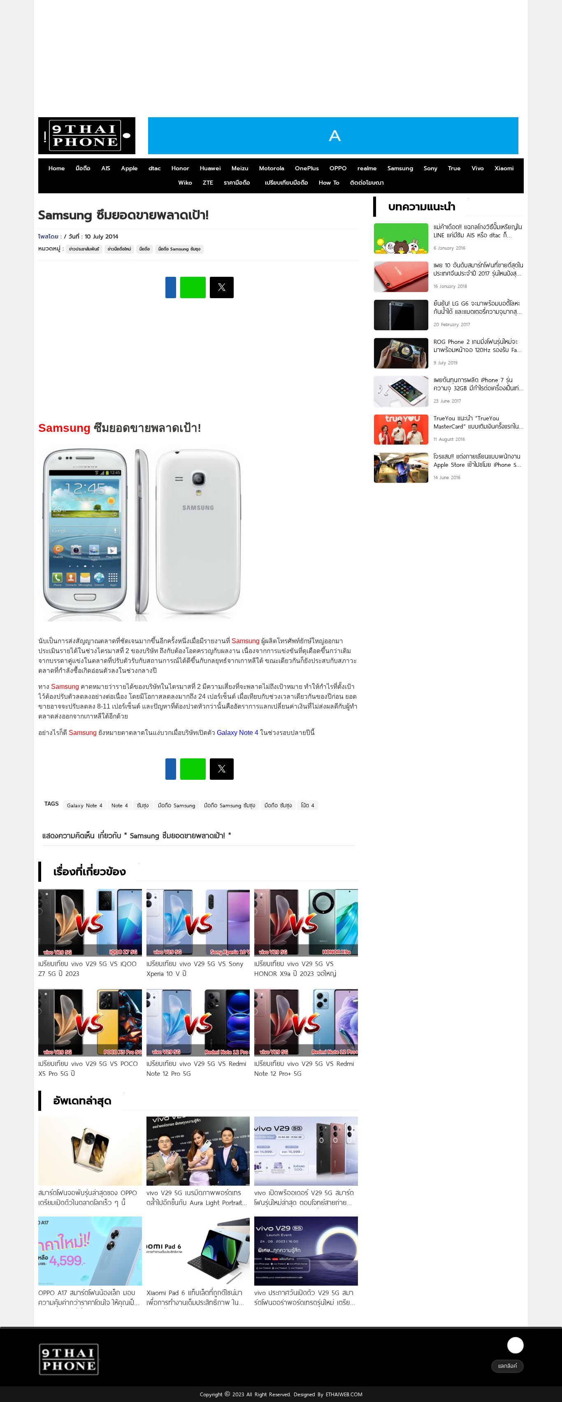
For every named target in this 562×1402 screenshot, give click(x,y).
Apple (129, 168)
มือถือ (83, 168)
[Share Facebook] (170, 287)
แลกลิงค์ (507, 1366)
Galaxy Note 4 (84, 805)
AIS (105, 168)
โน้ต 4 (307, 805)
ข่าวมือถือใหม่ (119, 249)
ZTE (208, 182)
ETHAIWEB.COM (342, 1394)
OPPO (338, 168)
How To (329, 182)
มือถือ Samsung (176, 805)
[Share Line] (193, 287)
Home (57, 168)
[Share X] (222, 287)
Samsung (400, 168)
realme (367, 168)
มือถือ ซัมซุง (278, 805)
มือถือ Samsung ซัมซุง (179, 249)
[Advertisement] (281, 55)
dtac (155, 168)
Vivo (477, 168)
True (454, 168)
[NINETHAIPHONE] (86, 135)
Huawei (210, 168)
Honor (180, 168)
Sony (430, 168)
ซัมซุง (143, 805)
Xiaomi (504, 168)
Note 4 (119, 805)
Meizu (240, 168)
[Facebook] (515, 1345)
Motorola (271, 168)
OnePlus (307, 168)
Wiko (185, 182)
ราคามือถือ (237, 182)
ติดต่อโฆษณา (367, 182)
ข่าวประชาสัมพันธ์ (84, 249)
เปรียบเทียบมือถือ (286, 182)
